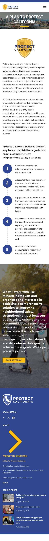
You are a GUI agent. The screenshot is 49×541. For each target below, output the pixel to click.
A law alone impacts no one (27, 507)
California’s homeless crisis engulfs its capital (31, 496)
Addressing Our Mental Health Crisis (17, 478)
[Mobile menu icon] (44, 7)
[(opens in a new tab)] (8, 498)
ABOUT (6, 425)
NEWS (5, 483)
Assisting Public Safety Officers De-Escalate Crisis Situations (23, 471)
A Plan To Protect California (14, 461)
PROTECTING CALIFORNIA (15, 456)
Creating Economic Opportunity (16, 466)
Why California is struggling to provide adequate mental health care (30, 520)
